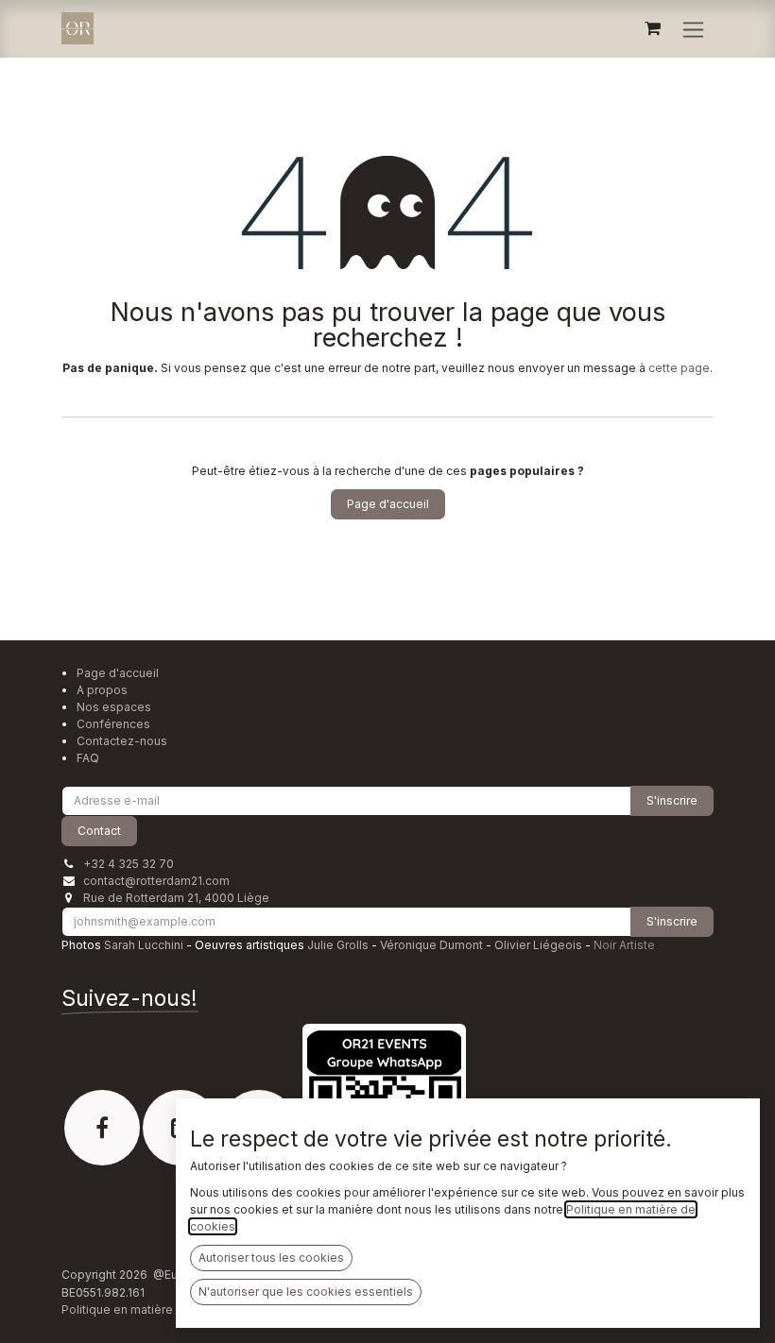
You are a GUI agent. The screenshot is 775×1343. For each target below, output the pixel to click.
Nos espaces (114, 707)
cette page (679, 368)
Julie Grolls (338, 945)
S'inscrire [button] (672, 800)
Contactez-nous (122, 741)
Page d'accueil (388, 504)
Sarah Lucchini (143, 945)
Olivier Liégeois (538, 945)
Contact (99, 831)
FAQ (88, 758)
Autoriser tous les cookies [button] (271, 1257)
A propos (102, 690)
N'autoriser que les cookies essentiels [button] (305, 1291)
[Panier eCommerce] (652, 28)
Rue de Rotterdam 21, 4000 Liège (176, 898)
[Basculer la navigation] (693, 29)
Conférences (113, 724)
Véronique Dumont (431, 945)
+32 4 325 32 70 (128, 864)
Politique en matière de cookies (150, 1309)
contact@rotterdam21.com (156, 881)
